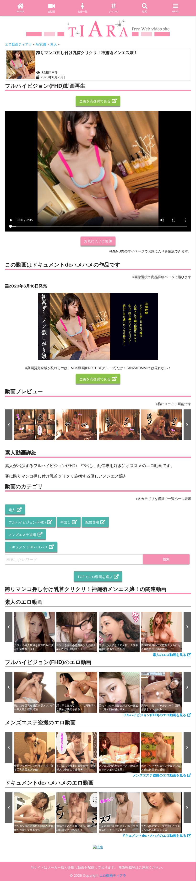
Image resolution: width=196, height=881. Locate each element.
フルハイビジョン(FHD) (27, 522)
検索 (144, 11)
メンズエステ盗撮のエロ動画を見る (159, 775)
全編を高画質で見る (95, 101)
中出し (65, 522)
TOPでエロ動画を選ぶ (95, 577)
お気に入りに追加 (98, 241)
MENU (175, 11)
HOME (20, 11)
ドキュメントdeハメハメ (28, 547)
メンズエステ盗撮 (22, 535)
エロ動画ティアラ (112, 875)
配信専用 (92, 522)
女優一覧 (82, 11)
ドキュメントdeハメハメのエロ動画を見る (154, 835)
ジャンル (113, 11)
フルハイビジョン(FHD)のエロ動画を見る (154, 715)
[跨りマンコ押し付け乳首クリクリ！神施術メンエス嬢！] (20, 64)
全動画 (51, 11)
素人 (12, 510)
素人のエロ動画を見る (169, 655)
